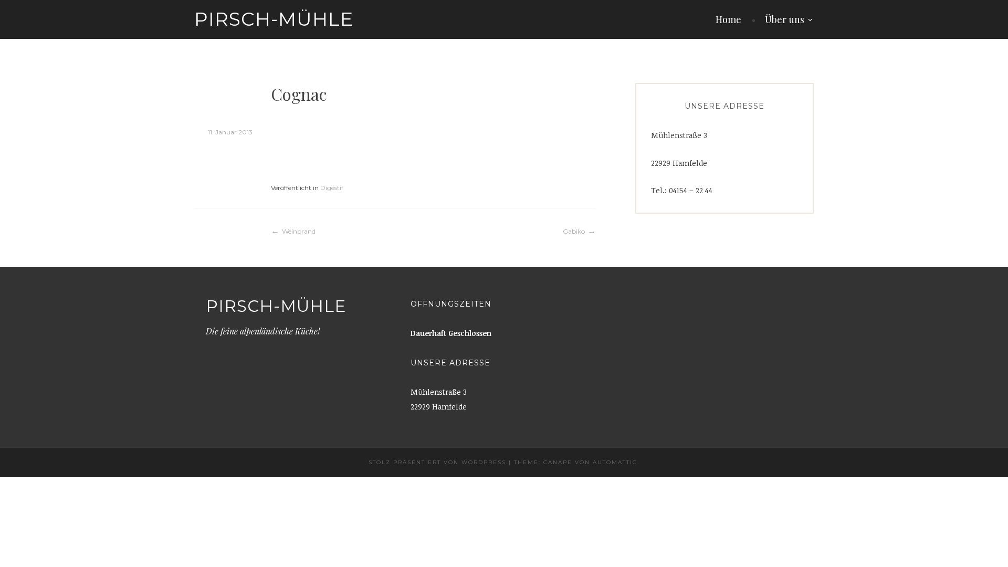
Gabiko (574, 231)
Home (728, 19)
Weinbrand (299, 231)
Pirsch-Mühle (273, 18)
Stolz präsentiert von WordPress (437, 462)
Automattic (615, 462)
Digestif (331, 188)
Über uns (784, 19)
